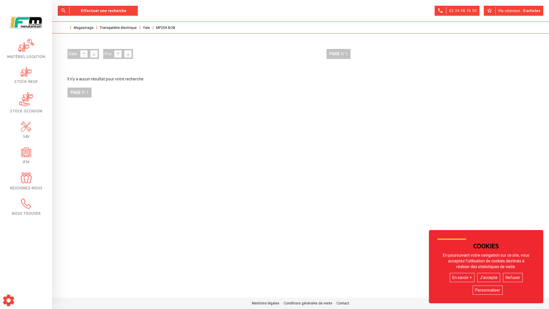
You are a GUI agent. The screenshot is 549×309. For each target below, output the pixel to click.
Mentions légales (265, 303)
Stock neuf (26, 81)
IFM (26, 161)
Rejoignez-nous (26, 187)
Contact (343, 303)
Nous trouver (26, 213)
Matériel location (26, 56)
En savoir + (462, 277)
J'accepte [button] (489, 277)
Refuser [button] (513, 277)
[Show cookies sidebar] (8, 300)
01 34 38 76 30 (457, 10)
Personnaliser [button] (487, 290)
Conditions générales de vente (308, 303)
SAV (26, 136)
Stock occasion (26, 110)
